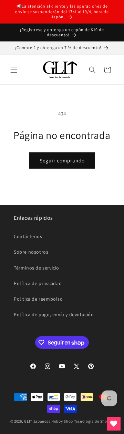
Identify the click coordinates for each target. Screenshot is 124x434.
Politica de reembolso (38, 299)
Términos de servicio (36, 268)
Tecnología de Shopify (94, 421)
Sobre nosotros (31, 252)
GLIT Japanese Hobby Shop (48, 421)
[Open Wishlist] (114, 424)
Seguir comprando (62, 160)
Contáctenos (28, 236)
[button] (13, 69)
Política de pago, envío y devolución (54, 314)
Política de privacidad (38, 283)
